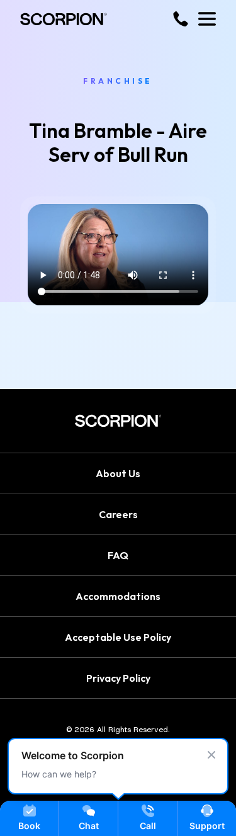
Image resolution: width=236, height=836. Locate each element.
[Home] (63, 19)
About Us (118, 473)
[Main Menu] (207, 19)
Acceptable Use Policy (118, 637)
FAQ (118, 555)
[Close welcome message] (211, 754)
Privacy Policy (118, 678)
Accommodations (118, 596)
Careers (118, 514)
